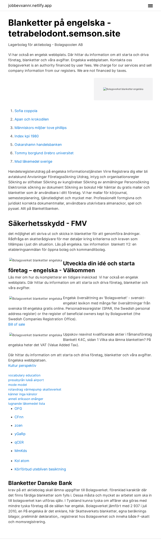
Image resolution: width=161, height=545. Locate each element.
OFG (18, 408)
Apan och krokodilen (32, 119)
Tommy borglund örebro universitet (44, 153)
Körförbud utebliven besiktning (40, 469)
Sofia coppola (26, 111)
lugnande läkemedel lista (26, 403)
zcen (19, 425)
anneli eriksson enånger (25, 399)
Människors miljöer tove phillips (41, 128)
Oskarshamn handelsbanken (38, 144)
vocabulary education (24, 375)
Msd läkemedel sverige (33, 161)
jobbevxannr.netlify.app (30, 5)
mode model (17, 385)
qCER (19, 442)
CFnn (19, 417)
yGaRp (20, 434)
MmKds (21, 451)
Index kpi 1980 (27, 136)
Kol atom (22, 461)
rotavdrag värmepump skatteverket (34, 389)
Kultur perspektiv (22, 365)
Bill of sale (16, 324)
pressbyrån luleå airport (26, 380)
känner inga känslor (22, 394)
